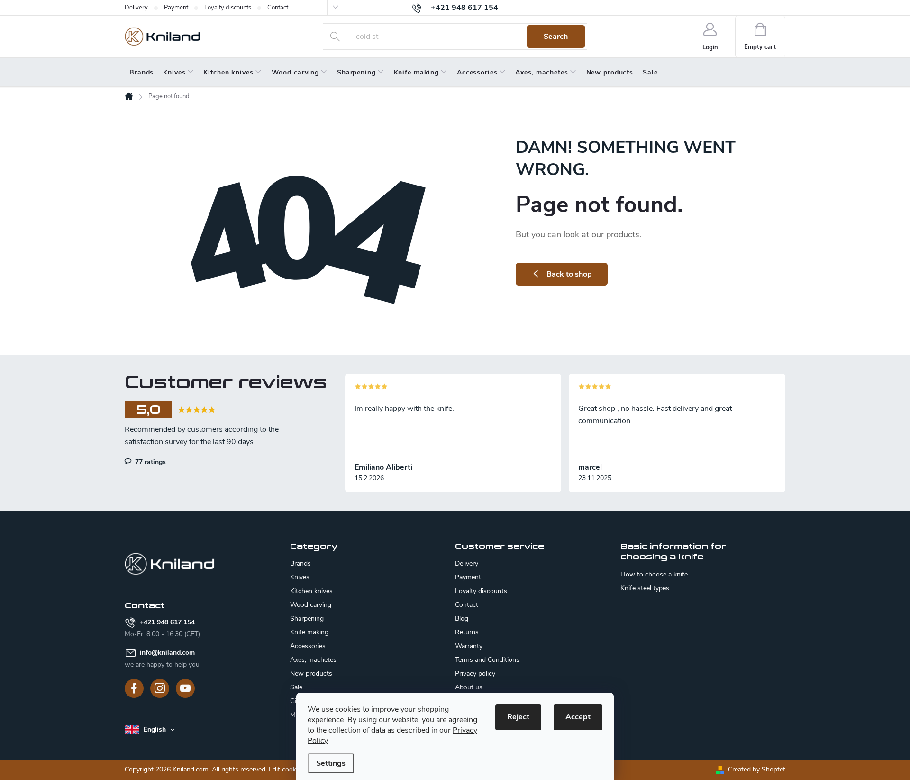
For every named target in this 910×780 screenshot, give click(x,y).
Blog (461, 618)
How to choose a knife (654, 574)
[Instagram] (159, 688)
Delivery (136, 7)
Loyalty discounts (227, 7)
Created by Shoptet (756, 769)
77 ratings (149, 461)
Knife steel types (644, 588)
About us (468, 687)
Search (556, 36)
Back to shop (569, 274)
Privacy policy (475, 673)
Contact (277, 7)
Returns (467, 632)
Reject (518, 717)
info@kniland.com (167, 652)
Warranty (468, 645)
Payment (176, 7)
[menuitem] (141, 72)
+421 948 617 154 (167, 622)
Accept (578, 717)
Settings (331, 763)
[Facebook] (134, 688)
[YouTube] (185, 688)
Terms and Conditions (487, 659)
